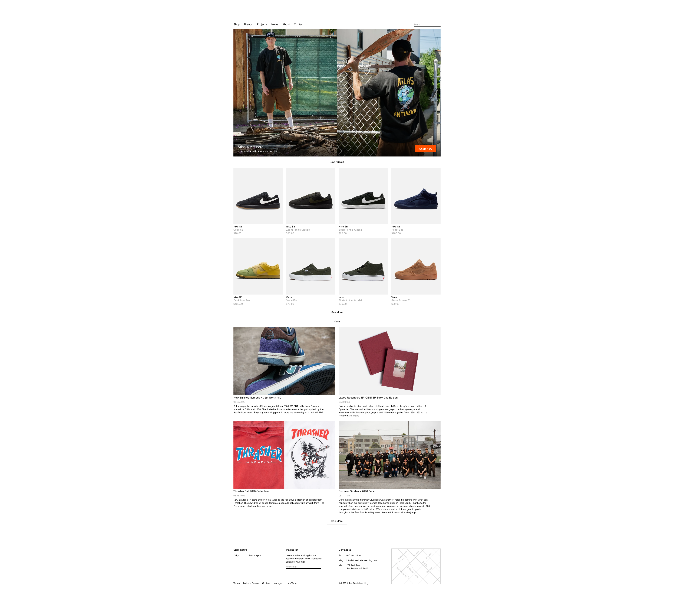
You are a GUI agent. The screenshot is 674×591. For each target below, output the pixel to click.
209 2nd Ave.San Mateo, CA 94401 (357, 567)
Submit (439, 24)
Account (439, 15)
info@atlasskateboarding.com (361, 560)
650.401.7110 (353, 555)
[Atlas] (246, 14)
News (337, 321)
